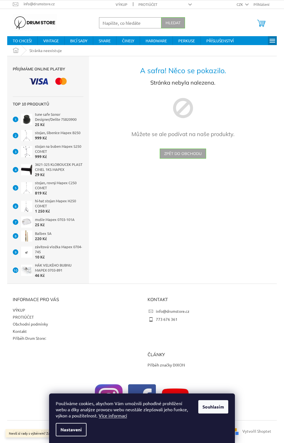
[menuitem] (22, 40)
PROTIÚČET (147, 4)
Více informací (113, 415)
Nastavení (71, 429)
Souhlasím (213, 407)
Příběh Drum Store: (29, 338)
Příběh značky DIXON (166, 364)
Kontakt (20, 331)
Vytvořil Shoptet (256, 431)
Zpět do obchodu (183, 153)
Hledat (173, 22)
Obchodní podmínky (30, 323)
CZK (240, 4)
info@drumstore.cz (172, 311)
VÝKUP (121, 4)
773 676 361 (167, 319)
